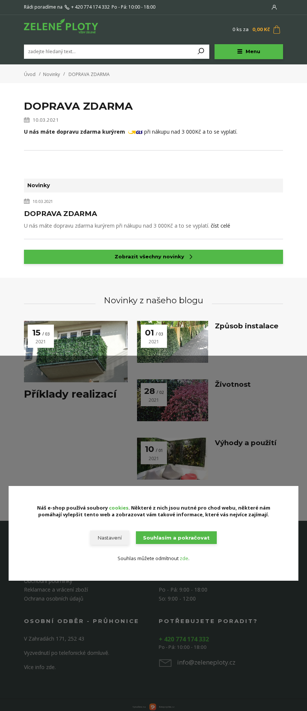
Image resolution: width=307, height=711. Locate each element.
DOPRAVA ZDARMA (60, 213)
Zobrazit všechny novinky (149, 256)
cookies (118, 507)
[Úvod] (68, 29)
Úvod (30, 74)
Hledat (201, 52)
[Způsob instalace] (172, 342)
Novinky (51, 74)
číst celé (220, 225)
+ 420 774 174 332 (90, 7)
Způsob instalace (247, 326)
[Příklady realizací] (76, 351)
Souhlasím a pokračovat (176, 538)
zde (184, 558)
